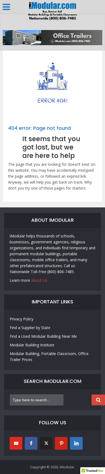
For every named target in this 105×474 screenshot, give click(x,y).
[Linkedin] (76, 443)
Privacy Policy (21, 318)
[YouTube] (16, 443)
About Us (39, 280)
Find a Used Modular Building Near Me (43, 336)
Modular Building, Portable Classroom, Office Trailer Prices (49, 356)
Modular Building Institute (32, 344)
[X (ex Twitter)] (46, 443)
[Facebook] (31, 443)
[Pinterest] (61, 443)
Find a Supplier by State (30, 327)
